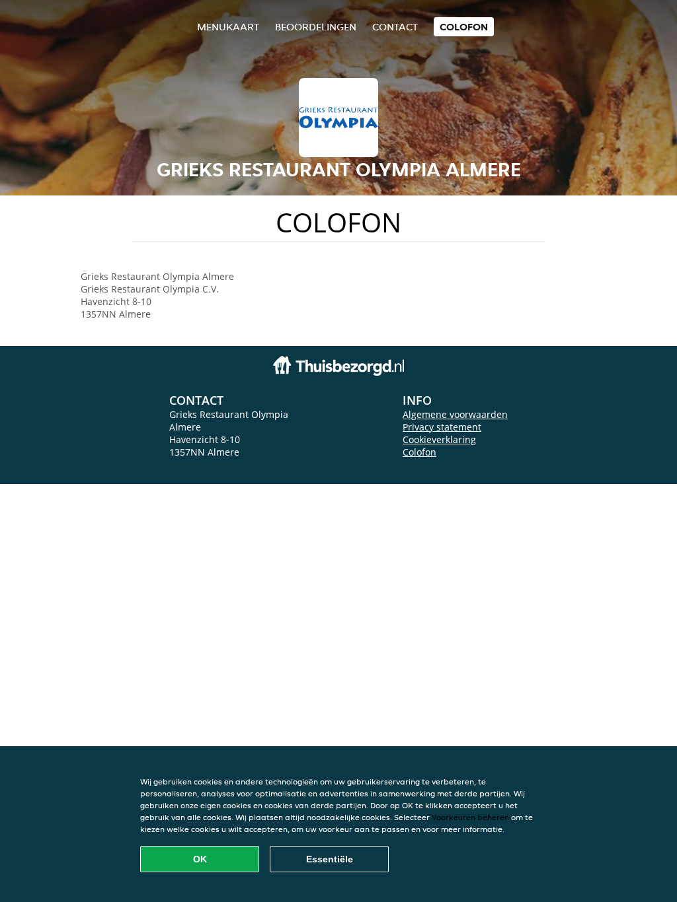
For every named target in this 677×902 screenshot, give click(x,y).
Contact (395, 27)
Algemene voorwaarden (455, 414)
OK (200, 859)
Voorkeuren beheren (470, 817)
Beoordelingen (315, 27)
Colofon (419, 452)
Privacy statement (442, 427)
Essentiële (329, 859)
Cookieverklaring (439, 439)
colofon (464, 27)
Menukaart (228, 27)
